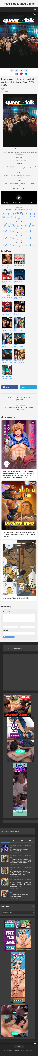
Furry (11, 847)
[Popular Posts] (14, 841)
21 (34, 217)
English (31, 89)
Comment (6, 612)
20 (31, 217)
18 (23, 217)
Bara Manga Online (12, 89)
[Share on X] (12, 72)
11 (29, 214)
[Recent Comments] (22, 841)
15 (11, 217)
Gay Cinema (4, 91)
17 (19, 217)
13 (3, 217)
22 (19, 219)
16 (15, 217)
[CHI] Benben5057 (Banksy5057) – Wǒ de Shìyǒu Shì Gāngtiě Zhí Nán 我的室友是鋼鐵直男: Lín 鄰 (20, 884)
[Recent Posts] (5, 841)
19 (27, 217)
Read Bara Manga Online (19, 3)
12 (33, 214)
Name (5, 624)
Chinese (27, 845)
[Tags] (30, 841)
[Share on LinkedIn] (26, 72)
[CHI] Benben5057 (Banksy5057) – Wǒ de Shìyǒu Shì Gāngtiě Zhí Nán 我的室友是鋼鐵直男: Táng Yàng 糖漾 (20, 861)
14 (7, 217)
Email (21, 624)
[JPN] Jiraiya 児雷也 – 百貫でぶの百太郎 (16, 598)
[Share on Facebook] (16, 72)
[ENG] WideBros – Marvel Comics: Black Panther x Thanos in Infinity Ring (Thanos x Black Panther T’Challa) (19, 534)
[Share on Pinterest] (21, 72)
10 (25, 214)
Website (5, 630)
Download (19, 207)
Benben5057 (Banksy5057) (17, 845)
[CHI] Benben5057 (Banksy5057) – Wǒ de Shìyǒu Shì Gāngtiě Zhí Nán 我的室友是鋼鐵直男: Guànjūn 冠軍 (20, 872)
